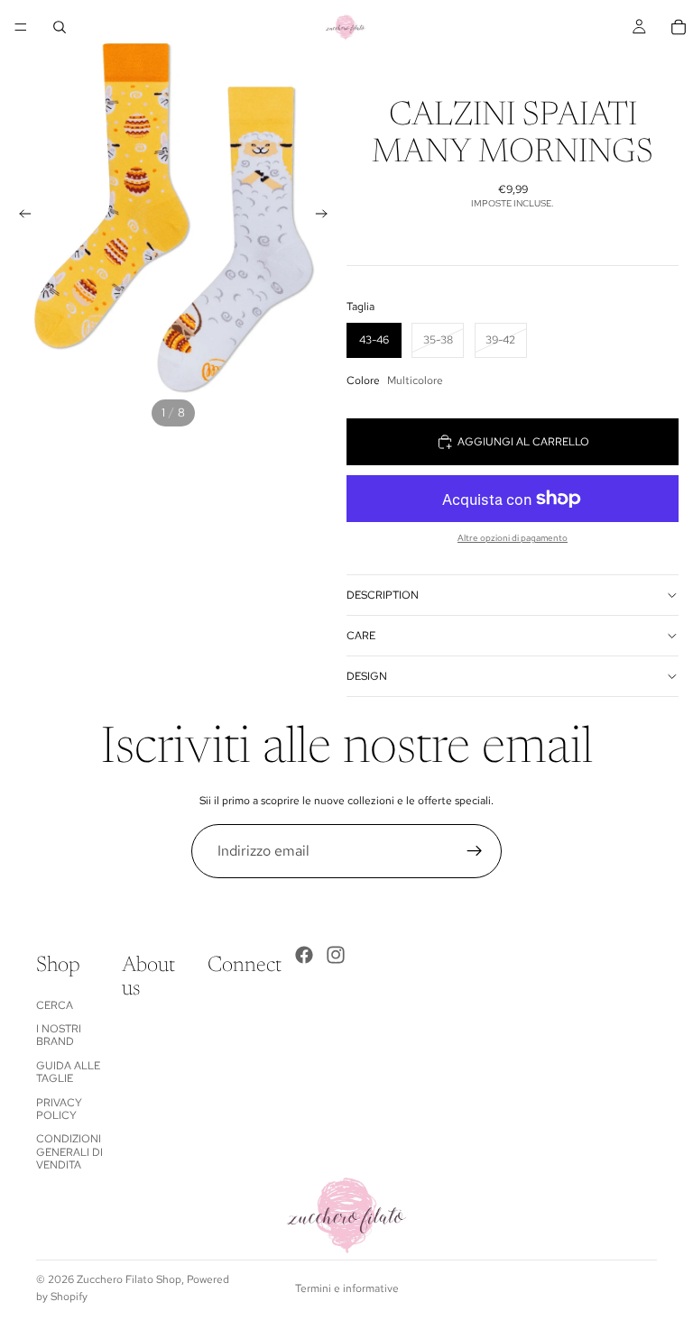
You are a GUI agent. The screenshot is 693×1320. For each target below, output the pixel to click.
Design (366, 676)
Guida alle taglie (68, 1072)
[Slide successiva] (326, 216)
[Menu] (21, 27)
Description (382, 595)
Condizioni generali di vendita (69, 1152)
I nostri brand (58, 1035)
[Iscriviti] (475, 851)
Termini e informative (347, 1288)
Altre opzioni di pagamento (512, 538)
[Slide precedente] (20, 216)
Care (360, 635)
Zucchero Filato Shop (129, 1279)
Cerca (54, 1004)
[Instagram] (335, 955)
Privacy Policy (59, 1108)
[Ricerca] (59, 27)
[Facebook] (304, 955)
